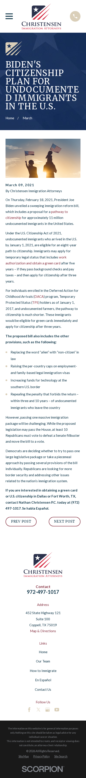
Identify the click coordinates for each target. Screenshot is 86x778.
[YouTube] (56, 709)
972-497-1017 (43, 592)
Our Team (43, 661)
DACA (39, 296)
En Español (43, 680)
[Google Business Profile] (47, 709)
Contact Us (43, 689)
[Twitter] (38, 709)
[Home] (41, 16)
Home (43, 652)
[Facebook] (29, 709)
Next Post (64, 521)
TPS (35, 302)
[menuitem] (24, 756)
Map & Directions (43, 631)
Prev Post (21, 521)
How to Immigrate (43, 671)
